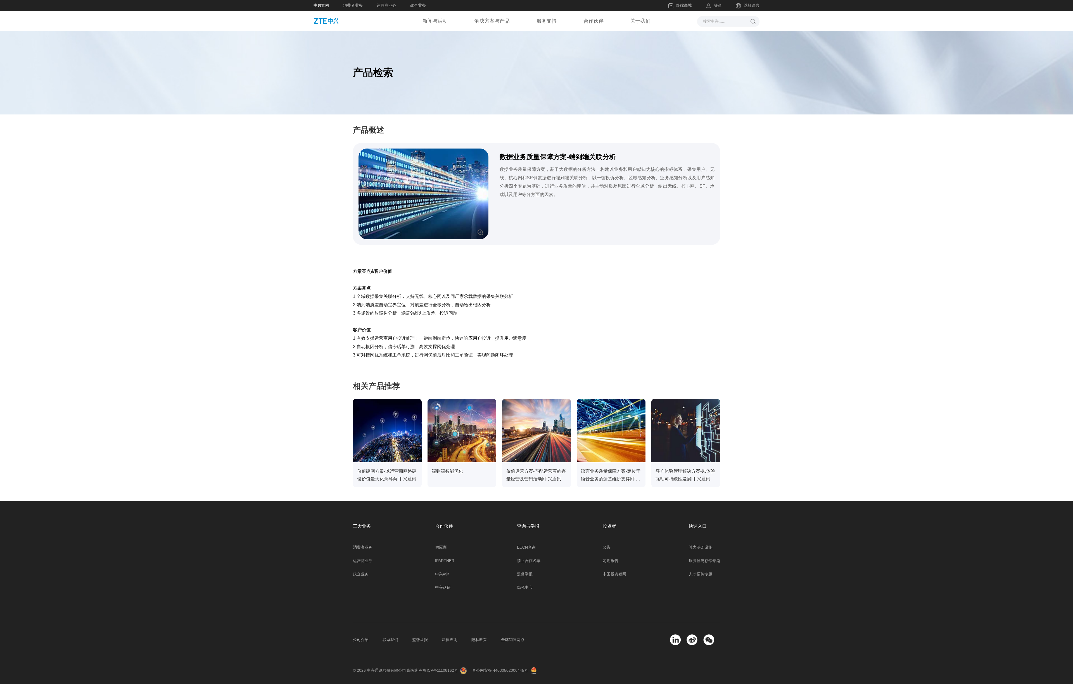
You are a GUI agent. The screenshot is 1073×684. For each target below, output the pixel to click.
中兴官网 (321, 5)
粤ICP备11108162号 (440, 670)
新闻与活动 (435, 21)
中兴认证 (443, 587)
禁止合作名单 (528, 560)
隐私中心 (525, 587)
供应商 (441, 547)
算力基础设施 (700, 547)
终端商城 (684, 5)
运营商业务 (386, 5)
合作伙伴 (593, 21)
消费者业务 (353, 5)
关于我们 (640, 21)
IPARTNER (444, 560)
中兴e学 (442, 574)
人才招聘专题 (700, 574)
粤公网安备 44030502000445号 (500, 670)
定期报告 (610, 560)
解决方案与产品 (492, 21)
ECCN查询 (526, 547)
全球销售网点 (512, 639)
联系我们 (390, 639)
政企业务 (418, 5)
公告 (607, 547)
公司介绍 (361, 639)
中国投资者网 (614, 574)
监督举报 (525, 574)
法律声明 (449, 639)
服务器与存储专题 (704, 560)
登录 (718, 5)
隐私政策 (479, 639)
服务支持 (546, 21)
